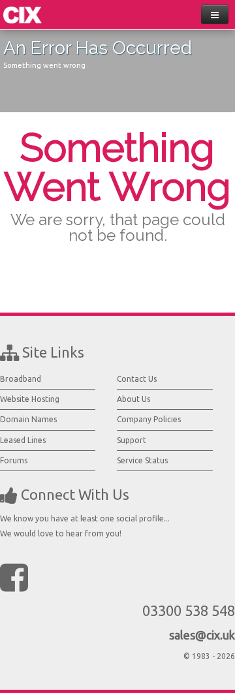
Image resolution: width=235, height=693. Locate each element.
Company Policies (149, 419)
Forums (13, 460)
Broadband (20, 379)
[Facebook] (14, 577)
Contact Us (137, 379)
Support (131, 440)
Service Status (142, 460)
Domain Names (28, 419)
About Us (133, 399)
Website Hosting (29, 399)
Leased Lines (23, 440)
